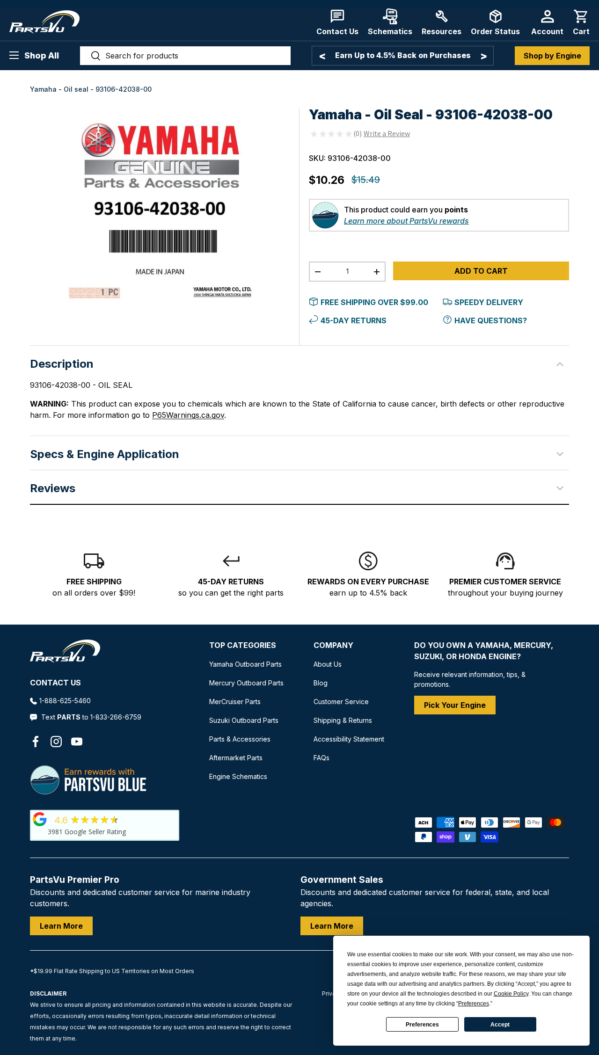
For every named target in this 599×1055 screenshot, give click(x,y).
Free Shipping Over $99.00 (374, 302)
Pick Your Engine (455, 705)
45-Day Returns (354, 320)
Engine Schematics (238, 776)
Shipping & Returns (343, 720)
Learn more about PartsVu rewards (406, 221)
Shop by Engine (552, 55)
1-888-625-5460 (65, 701)
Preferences (422, 1024)
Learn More (61, 926)
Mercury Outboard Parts (246, 683)
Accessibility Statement (349, 739)
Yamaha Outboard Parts (245, 664)
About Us (328, 664)
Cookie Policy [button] (511, 993)
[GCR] (39, 819)
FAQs (321, 758)
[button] (581, 22)
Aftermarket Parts (236, 758)
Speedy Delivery (488, 302)
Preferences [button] (473, 1003)
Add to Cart (481, 271)
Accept (500, 1024)
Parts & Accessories (239, 739)
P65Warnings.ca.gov (188, 415)
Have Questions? (490, 320)
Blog (321, 683)
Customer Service (341, 702)
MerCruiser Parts (235, 702)
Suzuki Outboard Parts (243, 720)
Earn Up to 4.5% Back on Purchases (403, 55)
